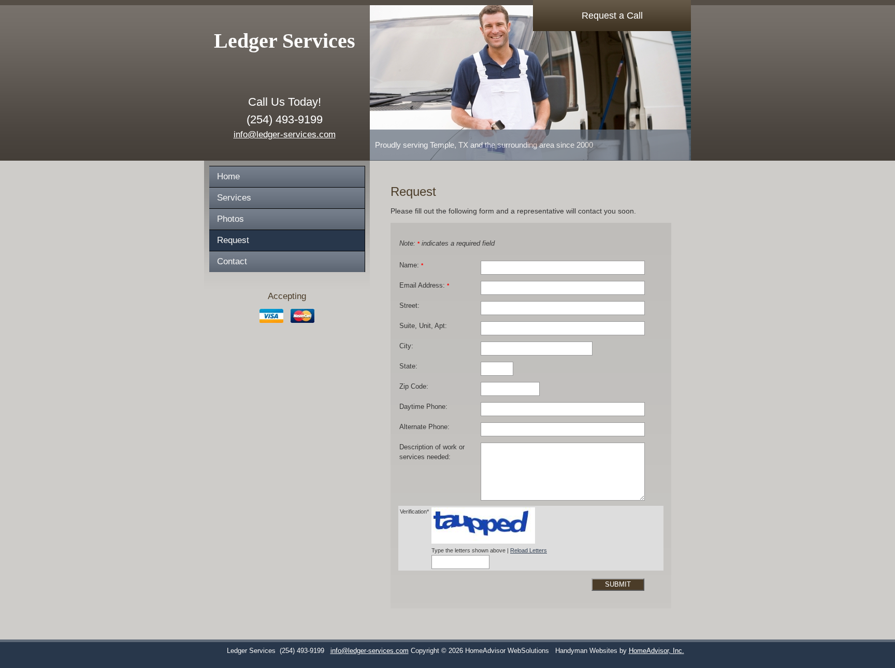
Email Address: (424, 285)
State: (408, 366)
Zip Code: (413, 386)
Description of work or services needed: (432, 452)
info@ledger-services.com (285, 134)
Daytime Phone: (423, 406)
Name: (411, 265)
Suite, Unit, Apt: (423, 326)
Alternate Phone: (424, 427)
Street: (409, 305)
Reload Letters (528, 550)
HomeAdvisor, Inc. (656, 651)
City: (406, 346)
